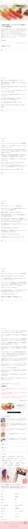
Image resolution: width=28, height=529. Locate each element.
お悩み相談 (17, 508)
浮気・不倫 (3, 508)
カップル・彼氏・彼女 (4, 505)
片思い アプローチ (20, 456)
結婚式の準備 (17, 465)
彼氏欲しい (4, 456)
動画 (2, 516)
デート (16, 502)
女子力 (3, 458)
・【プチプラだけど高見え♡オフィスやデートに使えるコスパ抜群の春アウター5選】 (14, 393)
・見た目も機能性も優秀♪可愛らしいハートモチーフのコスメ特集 (13, 389)
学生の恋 (2, 499)
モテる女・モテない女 (19, 505)
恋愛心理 (16, 496)
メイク (3, 450)
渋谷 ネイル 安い (11, 456)
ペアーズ (15, 460)
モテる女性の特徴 (10, 465)
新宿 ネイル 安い (10, 458)
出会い (2, 502)
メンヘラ (17, 458)
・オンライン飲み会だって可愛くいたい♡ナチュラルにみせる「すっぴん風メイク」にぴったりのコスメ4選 (14, 397)
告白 (16, 499)
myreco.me (3, 77)
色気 (20, 460)
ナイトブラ (23, 458)
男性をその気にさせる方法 (6, 460)
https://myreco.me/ (15, 383)
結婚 (2, 496)
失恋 (3, 465)
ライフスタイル (3, 519)
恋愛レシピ (14, 1)
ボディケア (17, 516)
